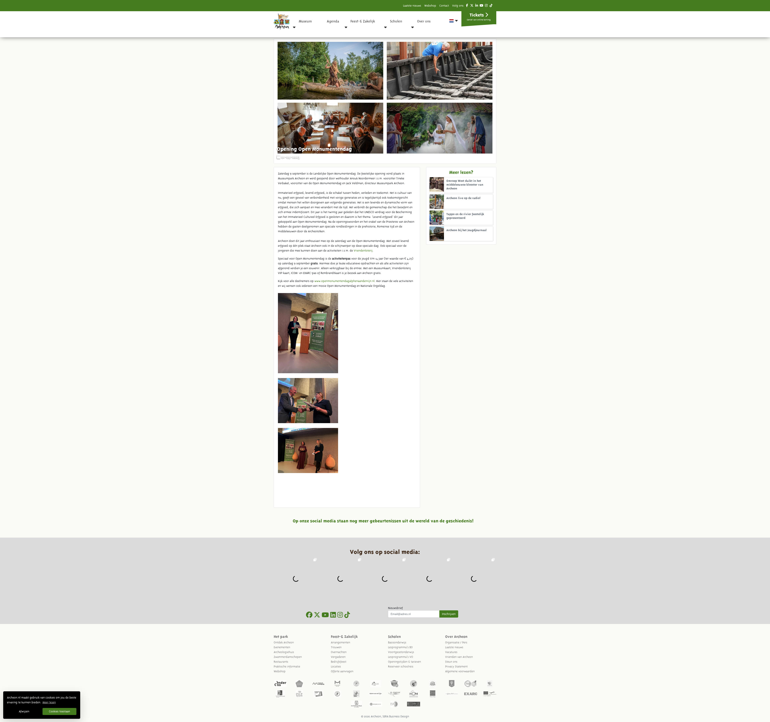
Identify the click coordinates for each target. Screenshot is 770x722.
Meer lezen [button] (49, 702)
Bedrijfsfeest (338, 661)
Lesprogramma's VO (400, 656)
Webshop (430, 5)
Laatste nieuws (412, 5)
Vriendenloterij (363, 250)
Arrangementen (340, 642)
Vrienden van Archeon (459, 656)
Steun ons (451, 661)
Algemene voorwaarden (460, 671)
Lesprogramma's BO (400, 647)
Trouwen (336, 647)
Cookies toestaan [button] (59, 711)
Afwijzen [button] (24, 711)
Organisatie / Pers (456, 642)
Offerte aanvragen (342, 671)
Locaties (336, 666)
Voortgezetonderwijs (401, 652)
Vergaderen (338, 656)
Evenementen (282, 647)
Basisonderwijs (397, 642)
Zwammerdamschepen (288, 656)
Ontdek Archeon (284, 642)
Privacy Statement (456, 666)
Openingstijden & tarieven (404, 661)
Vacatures (451, 652)
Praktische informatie (287, 666)
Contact (444, 5)
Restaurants (281, 661)
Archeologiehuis (284, 652)
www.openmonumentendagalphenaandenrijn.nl (344, 281)
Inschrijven (449, 614)
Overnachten (338, 652)
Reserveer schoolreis (400, 666)
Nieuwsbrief (395, 608)
